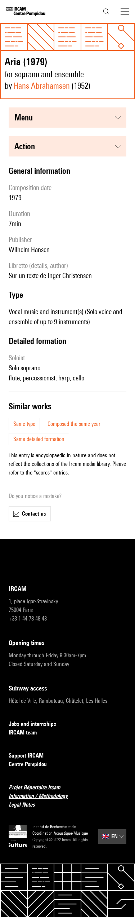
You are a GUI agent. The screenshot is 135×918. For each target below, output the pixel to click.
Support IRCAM (26, 755)
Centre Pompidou (28, 764)
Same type (24, 423)
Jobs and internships (32, 723)
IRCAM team (23, 732)
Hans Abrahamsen (42, 86)
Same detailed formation (38, 439)
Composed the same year (74, 423)
